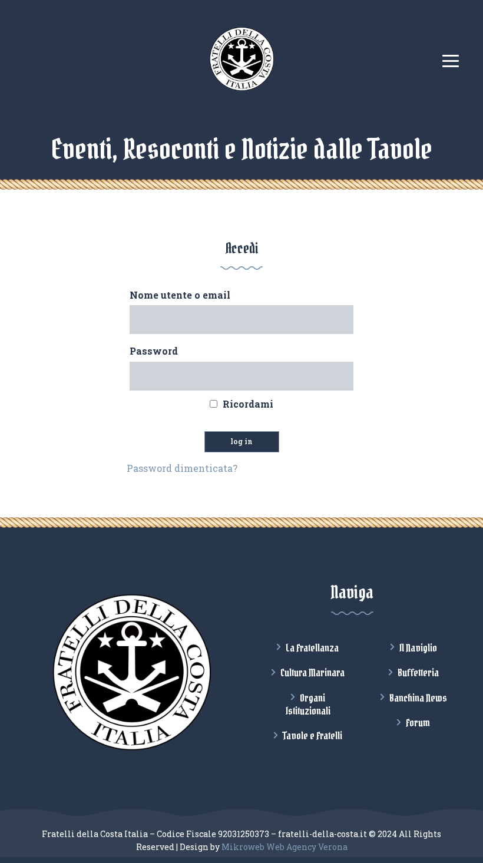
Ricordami (248, 404)
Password (154, 351)
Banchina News (418, 698)
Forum (418, 722)
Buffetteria (418, 672)
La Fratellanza (312, 648)
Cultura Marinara (312, 672)
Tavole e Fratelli (312, 735)
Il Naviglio (418, 648)
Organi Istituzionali (308, 704)
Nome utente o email (180, 295)
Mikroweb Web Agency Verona (284, 846)
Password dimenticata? (182, 468)
